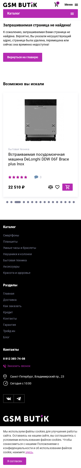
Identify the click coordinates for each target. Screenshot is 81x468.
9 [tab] (45, 202)
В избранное (58, 187)
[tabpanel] (40, 146)
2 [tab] (11, 202)
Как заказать (12, 306)
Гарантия (9, 324)
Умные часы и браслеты (19, 247)
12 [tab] (57, 202)
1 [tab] (7, 202)
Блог (6, 337)
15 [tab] (70, 202)
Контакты (10, 318)
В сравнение (51, 187)
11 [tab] (53, 202)
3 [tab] (18, 202)
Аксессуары (11, 266)
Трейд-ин (9, 331)
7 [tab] (36, 202)
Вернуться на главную (22, 57)
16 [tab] (74, 202)
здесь (29, 452)
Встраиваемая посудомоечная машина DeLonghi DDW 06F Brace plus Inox (38, 159)
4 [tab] (24, 202)
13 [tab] (61, 202)
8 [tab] (40, 202)
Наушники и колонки (17, 254)
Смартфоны (11, 235)
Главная (8, 293)
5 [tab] (28, 202)
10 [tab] (49, 202)
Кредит (8, 312)
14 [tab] (65, 202)
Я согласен (14, 461)
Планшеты (10, 241)
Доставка (10, 299)
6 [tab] (32, 202)
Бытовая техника (15, 260)
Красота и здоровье (16, 272)
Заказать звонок (19, 366)
